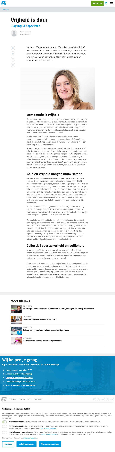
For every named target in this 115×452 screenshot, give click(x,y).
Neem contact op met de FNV (19, 370)
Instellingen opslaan (26, 444)
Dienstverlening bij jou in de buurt (20, 381)
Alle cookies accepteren (50, 444)
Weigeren (8, 444)
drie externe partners (48, 428)
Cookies (22, 399)
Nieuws (6, 10)
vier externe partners (49, 434)
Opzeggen (38, 399)
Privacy (29, 399)
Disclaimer (13, 399)
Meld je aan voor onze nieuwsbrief (21, 385)
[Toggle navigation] (111, 3)
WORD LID (97, 3)
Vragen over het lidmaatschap (19, 374)
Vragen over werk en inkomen (19, 378)
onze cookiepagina (30, 438)
